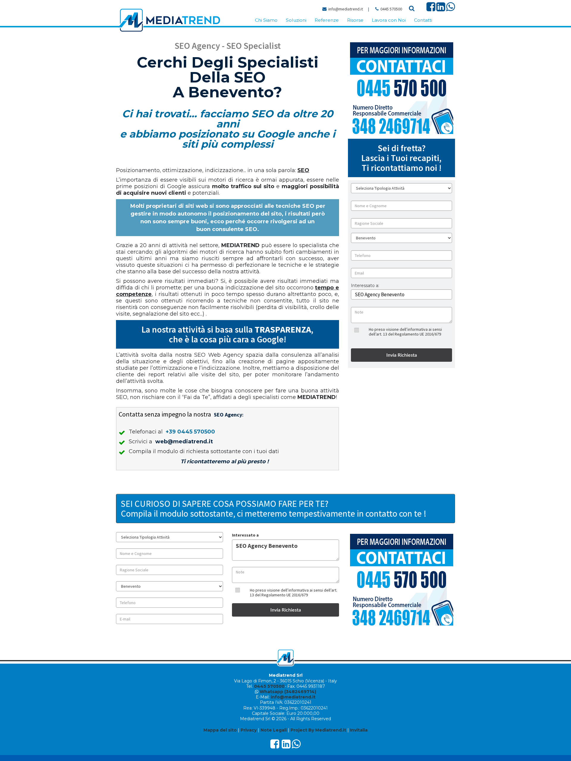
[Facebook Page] (430, 9)
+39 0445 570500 (190, 431)
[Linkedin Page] (440, 9)
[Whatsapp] (450, 9)
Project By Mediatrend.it (318, 730)
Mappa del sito (220, 730)
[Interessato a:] (365, 290)
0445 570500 (391, 9)
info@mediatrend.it (345, 9)
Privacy (249, 730)
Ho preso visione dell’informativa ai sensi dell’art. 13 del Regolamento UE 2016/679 (405, 331)
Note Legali (274, 730)
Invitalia (359, 730)
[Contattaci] (401, 88)
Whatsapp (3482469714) (288, 691)
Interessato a (245, 535)
